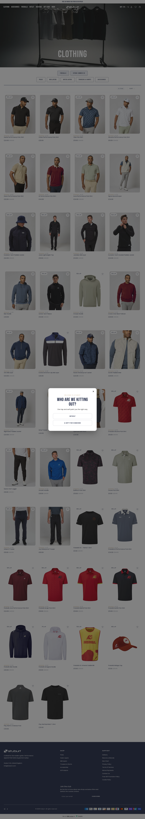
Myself (73, 416)
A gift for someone (72, 423)
